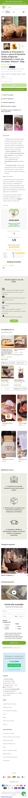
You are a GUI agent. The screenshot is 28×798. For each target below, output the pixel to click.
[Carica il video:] (14, 592)
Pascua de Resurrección (9, 743)
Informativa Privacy (16, 647)
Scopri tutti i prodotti (8, 733)
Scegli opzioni (20, 363)
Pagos (4, 717)
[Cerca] (24, 7)
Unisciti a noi (14, 643)
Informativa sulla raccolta (6, 796)
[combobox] (16, 7)
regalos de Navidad (8, 740)
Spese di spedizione (12, 68)
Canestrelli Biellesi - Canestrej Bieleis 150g (19, 380)
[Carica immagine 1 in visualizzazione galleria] (7, 46)
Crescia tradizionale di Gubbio (19, 350)
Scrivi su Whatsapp (14, 665)
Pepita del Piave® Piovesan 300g (5, 380)
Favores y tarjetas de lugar (10, 750)
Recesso (5, 724)
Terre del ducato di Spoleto (10, 757)
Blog (4, 747)
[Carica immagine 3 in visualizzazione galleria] (21, 46)
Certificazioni (6, 760)
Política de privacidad (8, 721)
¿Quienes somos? (7, 707)
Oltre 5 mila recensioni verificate (14, 1)
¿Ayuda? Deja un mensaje (9, 704)
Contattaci (14, 320)
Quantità (3, 77)
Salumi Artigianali (6, 575)
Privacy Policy (9, 793)
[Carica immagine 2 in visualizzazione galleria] (14, 46)
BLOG (19, 199)
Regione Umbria (7, 753)
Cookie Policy (15, 793)
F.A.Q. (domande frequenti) (10, 710)
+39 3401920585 (14, 689)
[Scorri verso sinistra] (1, 46)
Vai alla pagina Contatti (14, 669)
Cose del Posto (8, 792)
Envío (4, 714)
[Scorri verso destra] (26, 46)
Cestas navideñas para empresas (11, 737)
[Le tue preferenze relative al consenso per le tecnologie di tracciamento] (25, 795)
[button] (4, 11)
